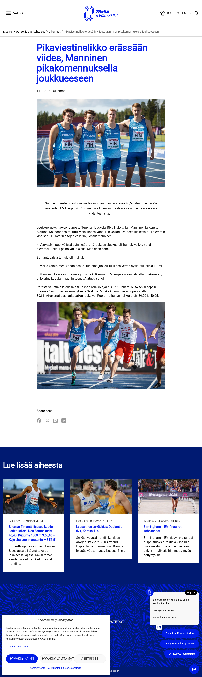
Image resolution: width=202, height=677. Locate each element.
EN (184, 13)
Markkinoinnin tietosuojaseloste (64, 668)
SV (189, 13)
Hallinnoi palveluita (18, 646)
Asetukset (90, 658)
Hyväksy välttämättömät (57, 658)
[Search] (196, 13)
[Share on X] (47, 421)
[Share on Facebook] (39, 421)
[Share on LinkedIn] (63, 421)
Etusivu (7, 31)
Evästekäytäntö (37, 668)
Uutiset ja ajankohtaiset (30, 31)
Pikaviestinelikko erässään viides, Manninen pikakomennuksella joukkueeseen (112, 31)
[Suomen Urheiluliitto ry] (101, 13)
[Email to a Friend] (55, 421)
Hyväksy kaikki (22, 658)
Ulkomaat (55, 31)
